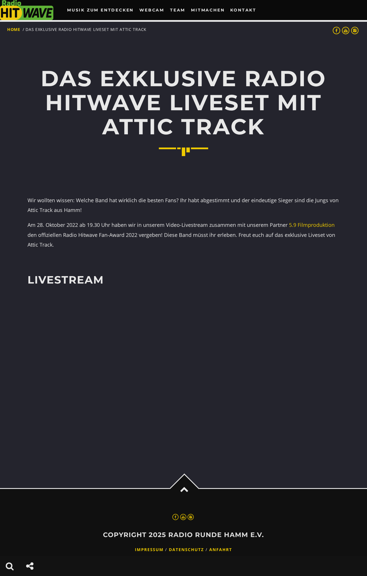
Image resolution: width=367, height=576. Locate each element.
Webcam (151, 10)
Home (13, 29)
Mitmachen (208, 10)
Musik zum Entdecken (100, 10)
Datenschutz (186, 550)
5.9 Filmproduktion (312, 224)
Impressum (149, 550)
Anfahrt (220, 550)
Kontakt (243, 10)
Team (177, 10)
